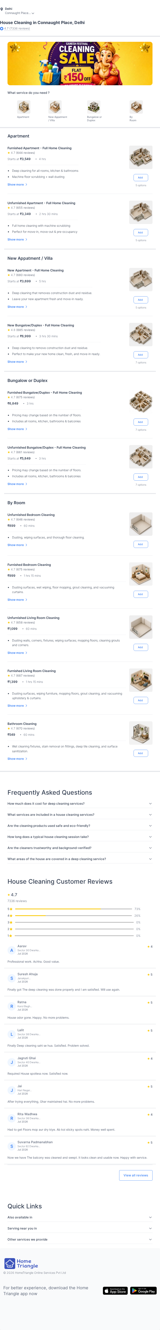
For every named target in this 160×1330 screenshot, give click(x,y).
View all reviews (136, 1175)
